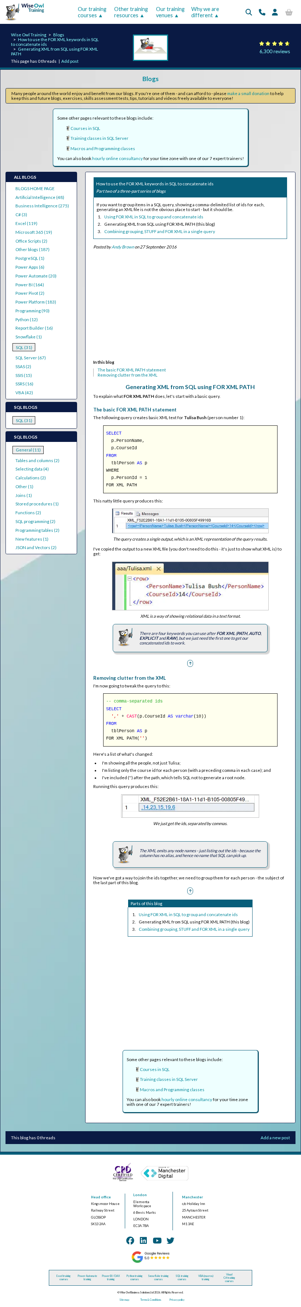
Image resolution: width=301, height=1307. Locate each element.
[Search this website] (249, 12)
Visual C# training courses (229, 1278)
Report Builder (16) (34, 328)
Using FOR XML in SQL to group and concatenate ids (153, 216)
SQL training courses (182, 1277)
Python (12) (26, 319)
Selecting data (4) (32, 468)
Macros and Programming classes (102, 148)
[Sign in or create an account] (275, 12)
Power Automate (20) (36, 275)
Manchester (192, 1197)
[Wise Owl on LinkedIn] (143, 1240)
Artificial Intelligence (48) (39, 197)
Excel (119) (26, 223)
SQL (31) (24, 347)
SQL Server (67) (30, 357)
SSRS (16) (24, 383)
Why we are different (205, 12)
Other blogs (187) (32, 249)
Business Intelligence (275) (42, 205)
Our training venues (170, 12)
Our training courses (92, 12)
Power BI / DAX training (111, 1277)
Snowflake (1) (28, 336)
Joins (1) (23, 495)
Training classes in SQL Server (99, 138)
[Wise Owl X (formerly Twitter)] (171, 1240)
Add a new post (275, 1137)
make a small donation (248, 93)
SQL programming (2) (35, 521)
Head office (101, 1197)
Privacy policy (177, 1299)
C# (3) (21, 214)
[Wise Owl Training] (23, 20)
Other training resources (131, 12)
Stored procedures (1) (37, 503)
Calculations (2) (30, 477)
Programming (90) (32, 310)
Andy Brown (123, 246)
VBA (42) (24, 392)
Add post (70, 61)
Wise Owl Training (28, 34)
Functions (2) (28, 512)
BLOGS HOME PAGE (35, 188)
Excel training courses (64, 1277)
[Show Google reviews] (150, 1262)
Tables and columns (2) (37, 460)
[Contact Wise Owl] (262, 12)
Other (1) (24, 486)
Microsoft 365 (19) (33, 232)
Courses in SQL (85, 128)
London (140, 1195)
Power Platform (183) (35, 301)
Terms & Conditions (150, 1299)
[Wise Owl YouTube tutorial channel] (157, 1240)
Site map (124, 1299)
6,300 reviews (275, 51)
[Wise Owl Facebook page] (130, 1240)
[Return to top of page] (190, 663)
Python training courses (134, 1277)
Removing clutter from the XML (127, 375)
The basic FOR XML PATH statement (132, 369)
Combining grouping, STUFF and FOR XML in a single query (159, 231)
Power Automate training (87, 1277)
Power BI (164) (29, 284)
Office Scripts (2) (31, 241)
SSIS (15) (23, 375)
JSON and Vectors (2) (36, 547)
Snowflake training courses (158, 1277)
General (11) (28, 449)
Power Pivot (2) (29, 293)
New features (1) (31, 539)
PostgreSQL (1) (29, 258)
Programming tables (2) (37, 530)
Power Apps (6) (29, 267)
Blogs (58, 34)
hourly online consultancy (117, 158)
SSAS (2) (23, 366)
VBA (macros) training (205, 1277)
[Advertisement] (189, 305)
